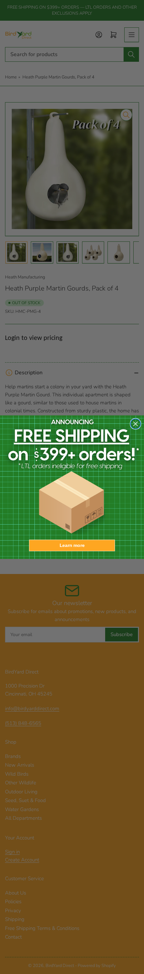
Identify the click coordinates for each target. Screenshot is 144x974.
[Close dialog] (136, 424)
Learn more (72, 545)
